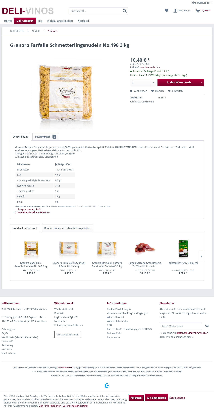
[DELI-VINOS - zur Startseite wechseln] (28, 12)
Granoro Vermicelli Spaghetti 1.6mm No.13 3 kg (69, 264)
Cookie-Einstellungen (119, 309)
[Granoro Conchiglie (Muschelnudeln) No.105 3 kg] (30, 248)
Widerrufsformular (117, 321)
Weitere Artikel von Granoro (33, 212)
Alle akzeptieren (156, 397)
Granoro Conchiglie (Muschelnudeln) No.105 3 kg (31, 264)
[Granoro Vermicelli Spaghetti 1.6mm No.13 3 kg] (69, 248)
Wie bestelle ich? (63, 309)
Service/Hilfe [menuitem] (202, 2)
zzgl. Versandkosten (150, 67)
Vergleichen (140, 90)
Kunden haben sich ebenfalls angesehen (67, 228)
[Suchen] (124, 11)
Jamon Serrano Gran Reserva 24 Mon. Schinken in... (145, 264)
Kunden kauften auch (25, 228)
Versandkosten (65, 367)
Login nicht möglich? (65, 317)
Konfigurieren (177, 397)
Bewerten (177, 90)
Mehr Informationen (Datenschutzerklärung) (63, 405)
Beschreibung (20, 136)
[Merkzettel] (166, 11)
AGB (109, 325)
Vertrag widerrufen (68, 334)
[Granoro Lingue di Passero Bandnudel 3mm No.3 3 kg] (107, 248)
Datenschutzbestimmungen (192, 332)
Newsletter (60, 321)
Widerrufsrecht (115, 317)
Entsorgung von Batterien (68, 325)
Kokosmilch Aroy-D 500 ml (183, 262)
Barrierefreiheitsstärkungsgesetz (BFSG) (129, 329)
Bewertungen (45, 136)
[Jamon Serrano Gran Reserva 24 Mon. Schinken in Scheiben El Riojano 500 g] (145, 248)
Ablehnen (136, 397)
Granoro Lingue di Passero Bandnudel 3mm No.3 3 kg (107, 264)
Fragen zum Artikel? (29, 209)
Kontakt (58, 313)
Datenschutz (114, 333)
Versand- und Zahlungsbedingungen (127, 313)
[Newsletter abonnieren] (207, 326)
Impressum (113, 337)
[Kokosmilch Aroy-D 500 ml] (183, 248)
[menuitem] (98, 11)
